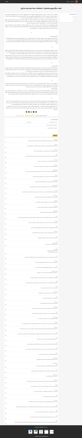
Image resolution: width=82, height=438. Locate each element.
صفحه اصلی (72, 1)
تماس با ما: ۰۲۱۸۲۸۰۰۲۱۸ (43, 427)
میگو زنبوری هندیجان (75, 16)
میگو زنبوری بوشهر (75, 20)
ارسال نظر (55, 135)
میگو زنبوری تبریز (75, 18)
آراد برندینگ (67, 1)
